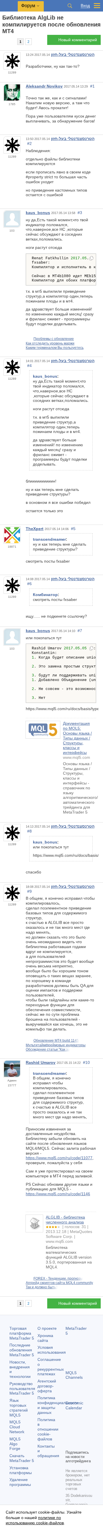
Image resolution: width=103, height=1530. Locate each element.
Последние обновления (21, 1350)
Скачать (21, 1458)
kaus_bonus (38, 212)
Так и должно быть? (42, 1287)
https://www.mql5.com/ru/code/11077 (59, 1157)
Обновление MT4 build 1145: (56, 1041)
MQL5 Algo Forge (15, 1444)
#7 (80, 630)
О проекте (47, 1328)
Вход (85, 5)
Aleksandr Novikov (44, 86)
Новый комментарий (77, 39)
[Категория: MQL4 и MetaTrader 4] (11, 41)
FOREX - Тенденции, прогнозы (58, 1278)
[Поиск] (69, 5)
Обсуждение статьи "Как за (48, 1049)
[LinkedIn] (78, 1444)
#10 (86, 1062)
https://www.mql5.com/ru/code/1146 (58, 1194)
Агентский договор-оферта (46, 1386)
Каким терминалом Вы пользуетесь (55, 348)
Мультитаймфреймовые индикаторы (56, 1045)
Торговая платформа (21, 1333)
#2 (29, 143)
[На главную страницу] (4, 41)
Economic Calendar (74, 1405)
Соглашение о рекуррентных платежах (50, 1366)
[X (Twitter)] (87, 1435)
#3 (80, 212)
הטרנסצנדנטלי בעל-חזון (72, 54)
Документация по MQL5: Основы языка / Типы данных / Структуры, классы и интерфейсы (77, 738)
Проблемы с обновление (53, 339)
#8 (29, 831)
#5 (73, 528)
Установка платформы (20, 1470)
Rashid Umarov (41, 1062)
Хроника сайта (45, 1338)
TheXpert (34, 528)
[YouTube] (69, 1444)
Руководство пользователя (22, 1388)
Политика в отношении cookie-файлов (47, 1429)
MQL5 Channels (74, 1375)
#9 (29, 891)
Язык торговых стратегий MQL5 (18, 1407)
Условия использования (51, 1350)
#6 (29, 583)
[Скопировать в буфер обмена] (91, 259)
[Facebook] (69, 1435)
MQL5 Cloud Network (16, 1427)
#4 (29, 365)
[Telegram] (78, 1435)
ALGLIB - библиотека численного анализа (65, 1219)
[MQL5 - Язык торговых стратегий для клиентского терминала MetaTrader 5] (8, 5)
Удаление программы (20, 1482)
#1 (92, 86)
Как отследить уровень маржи (50, 343)
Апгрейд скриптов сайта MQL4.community (59, 1283)
